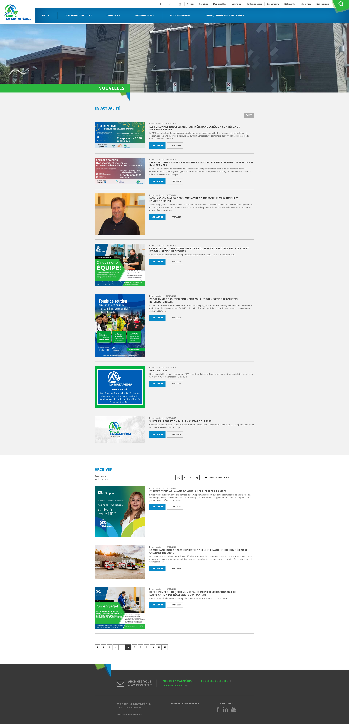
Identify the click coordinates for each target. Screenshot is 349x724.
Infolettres (305, 4)
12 (165, 647)
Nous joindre (322, 4)
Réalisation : (129, 714)
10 (153, 647)
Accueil (190, 4)
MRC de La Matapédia (177, 681)
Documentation (180, 15)
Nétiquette (289, 4)
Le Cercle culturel (214, 681)
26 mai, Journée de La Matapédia (224, 15)
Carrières (203, 4)
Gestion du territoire (78, 15)
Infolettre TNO (173, 685)
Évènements (273, 4)
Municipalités (219, 4)
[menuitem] (46, 15)
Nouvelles (236, 4)
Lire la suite (157, 145)
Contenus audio (254, 4)
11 (159, 647)
